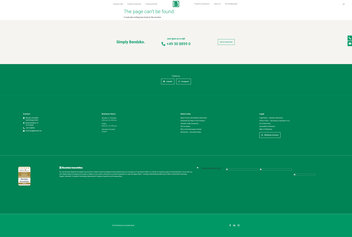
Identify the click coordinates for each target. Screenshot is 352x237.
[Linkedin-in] (234, 225)
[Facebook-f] (230, 225)
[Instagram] (238, 225)
